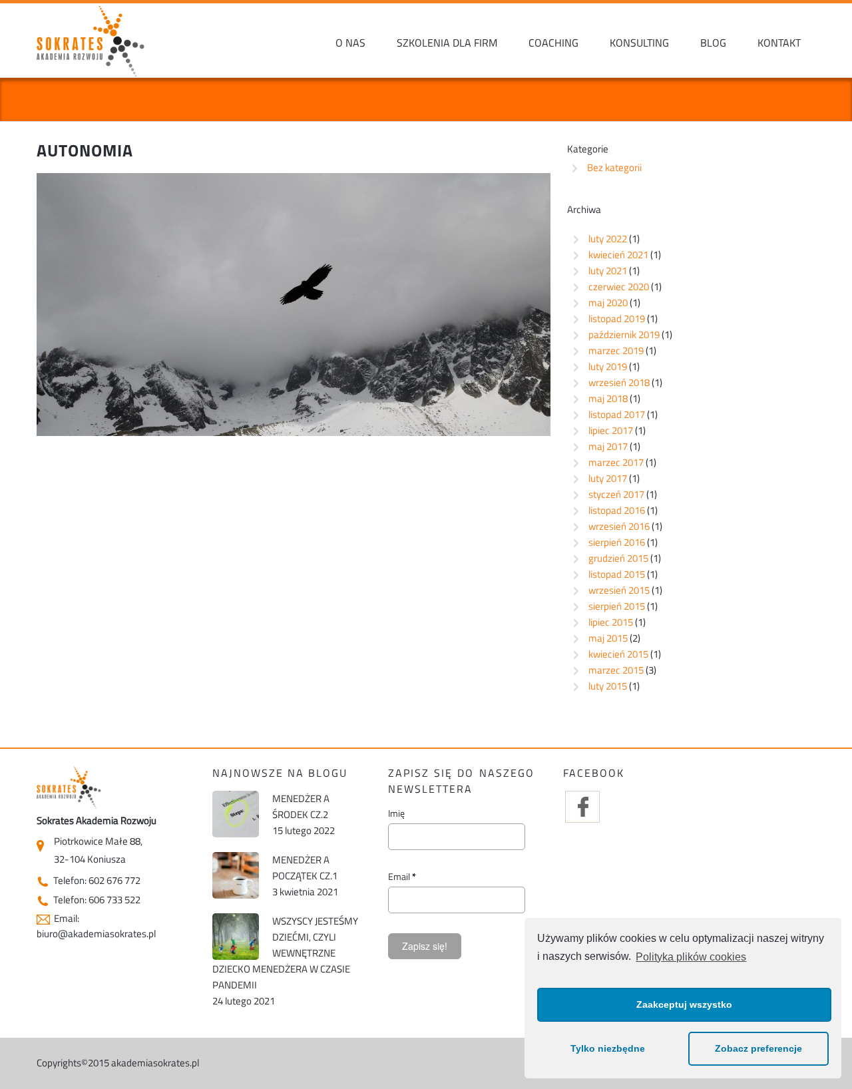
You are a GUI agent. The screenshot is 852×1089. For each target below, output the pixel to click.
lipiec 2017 (610, 430)
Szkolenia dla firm (447, 43)
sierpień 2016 (616, 542)
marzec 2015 (616, 670)
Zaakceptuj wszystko (684, 1004)
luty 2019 (607, 366)
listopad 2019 (616, 318)
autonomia (85, 150)
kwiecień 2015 (618, 654)
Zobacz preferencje (758, 1048)
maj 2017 (608, 446)
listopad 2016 (616, 510)
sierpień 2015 (616, 606)
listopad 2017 (616, 414)
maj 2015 (608, 638)
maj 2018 (608, 398)
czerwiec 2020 (618, 286)
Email (402, 876)
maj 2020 (608, 302)
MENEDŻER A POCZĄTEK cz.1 (304, 867)
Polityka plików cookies (691, 957)
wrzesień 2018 (619, 382)
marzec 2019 (616, 350)
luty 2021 (607, 270)
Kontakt (779, 43)
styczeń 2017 (616, 494)
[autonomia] (293, 303)
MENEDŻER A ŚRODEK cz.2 (300, 806)
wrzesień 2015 (619, 590)
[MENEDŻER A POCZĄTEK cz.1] (235, 875)
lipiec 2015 (610, 622)
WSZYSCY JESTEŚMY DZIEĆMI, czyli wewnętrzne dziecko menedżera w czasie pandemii (285, 952)
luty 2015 (607, 686)
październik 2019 (624, 334)
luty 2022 (607, 238)
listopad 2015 (616, 574)
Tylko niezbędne (607, 1048)
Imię (396, 813)
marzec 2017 (616, 462)
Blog (713, 43)
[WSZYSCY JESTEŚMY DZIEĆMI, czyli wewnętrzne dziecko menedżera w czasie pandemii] (235, 936)
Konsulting (639, 43)
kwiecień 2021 (618, 254)
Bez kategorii (614, 167)
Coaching (553, 43)
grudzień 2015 (618, 558)
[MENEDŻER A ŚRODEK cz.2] (235, 814)
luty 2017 (607, 478)
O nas (350, 43)
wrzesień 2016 (619, 526)
